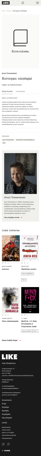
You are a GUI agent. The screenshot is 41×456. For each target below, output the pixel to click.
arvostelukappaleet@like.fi (10, 388)
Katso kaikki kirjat (10, 340)
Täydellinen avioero (28, 269)
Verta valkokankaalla (10, 321)
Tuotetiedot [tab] (20, 91)
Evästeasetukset (7, 438)
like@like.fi (5, 382)
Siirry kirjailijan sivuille (12, 217)
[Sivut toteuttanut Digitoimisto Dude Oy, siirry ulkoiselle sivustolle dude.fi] (6, 451)
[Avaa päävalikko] (37, 3)
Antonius (5, 269)
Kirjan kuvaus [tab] (7, 91)
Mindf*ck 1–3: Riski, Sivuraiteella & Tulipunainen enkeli (29, 324)
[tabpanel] (20, 111)
